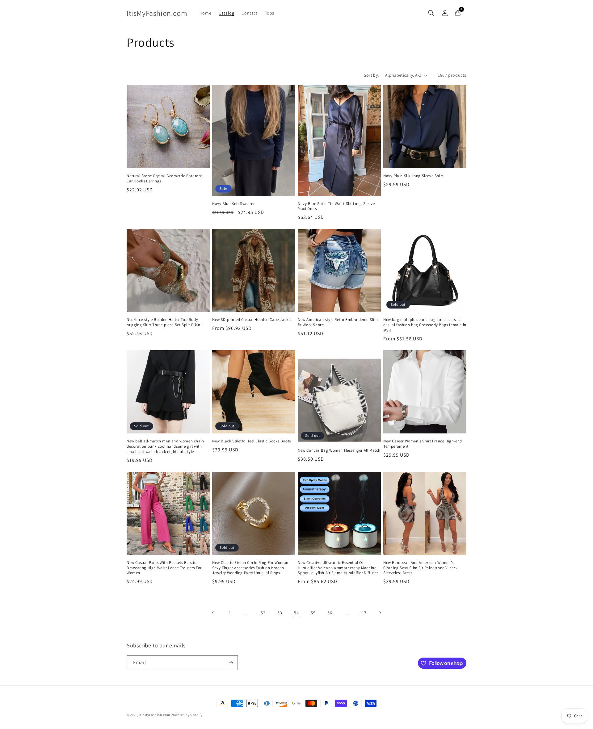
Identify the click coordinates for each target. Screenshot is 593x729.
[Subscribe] (231, 662)
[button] (431, 13)
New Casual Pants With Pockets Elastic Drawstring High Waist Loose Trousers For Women (164, 568)
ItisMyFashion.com (154, 715)
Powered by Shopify (187, 715)
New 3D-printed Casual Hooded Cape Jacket (252, 319)
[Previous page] (213, 613)
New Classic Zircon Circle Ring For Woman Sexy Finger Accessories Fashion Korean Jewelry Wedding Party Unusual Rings (250, 568)
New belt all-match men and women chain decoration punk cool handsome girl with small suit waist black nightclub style (165, 446)
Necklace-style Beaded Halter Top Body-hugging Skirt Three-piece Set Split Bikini (164, 322)
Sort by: (371, 75)
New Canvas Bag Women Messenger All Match (339, 450)
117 (363, 613)
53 (279, 613)
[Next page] (380, 613)
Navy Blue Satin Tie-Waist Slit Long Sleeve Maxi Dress (336, 206)
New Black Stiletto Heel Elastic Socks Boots (251, 441)
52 (263, 613)
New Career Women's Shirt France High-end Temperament (422, 444)
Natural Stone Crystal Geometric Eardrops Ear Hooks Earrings (165, 178)
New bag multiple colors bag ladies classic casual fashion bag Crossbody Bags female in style (424, 325)
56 (329, 613)
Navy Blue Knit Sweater (233, 203)
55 (313, 613)
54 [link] (296, 612)
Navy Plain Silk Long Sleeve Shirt (413, 175)
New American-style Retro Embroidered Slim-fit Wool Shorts (338, 322)
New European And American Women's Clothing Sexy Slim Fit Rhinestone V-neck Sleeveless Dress (420, 568)
